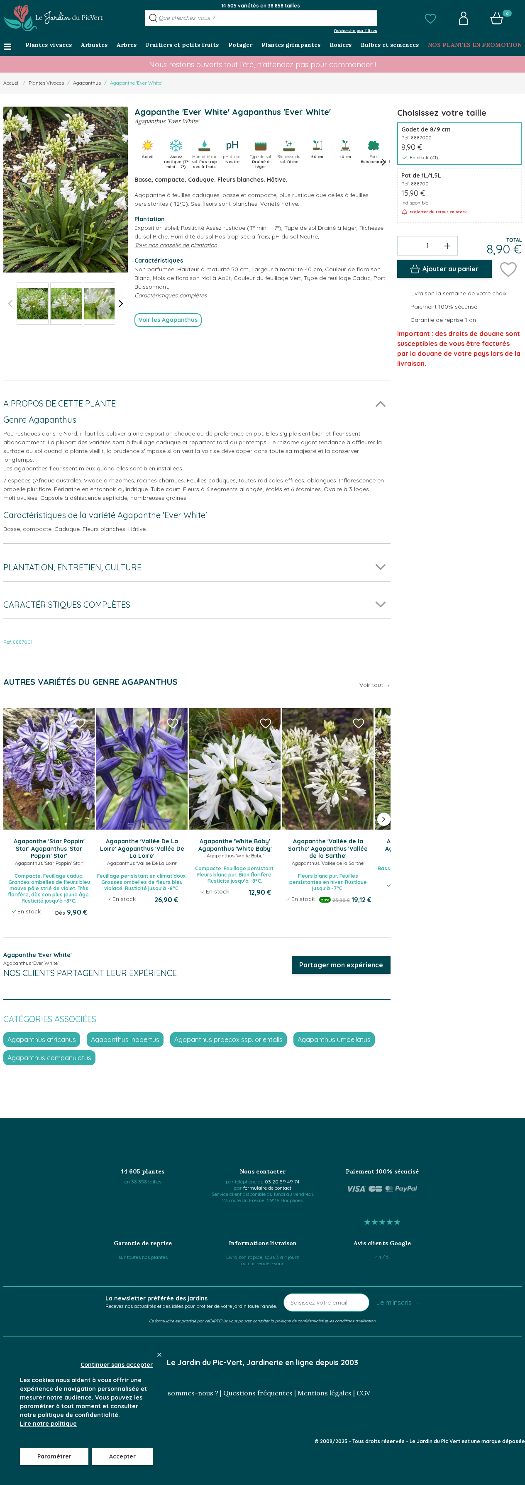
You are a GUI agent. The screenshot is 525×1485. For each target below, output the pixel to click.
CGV (363, 1393)
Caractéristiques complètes (170, 295)
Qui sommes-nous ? (186, 1393)
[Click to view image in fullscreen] (65, 190)
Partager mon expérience (341, 965)
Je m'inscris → (398, 1302)
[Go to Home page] (53, 18)
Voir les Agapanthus (168, 320)
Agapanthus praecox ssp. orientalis (228, 1039)
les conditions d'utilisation (352, 1320)
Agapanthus (87, 83)
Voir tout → (375, 685)
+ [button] (447, 245)
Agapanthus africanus (41, 1039)
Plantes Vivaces (46, 83)
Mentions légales (325, 1393)
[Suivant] (121, 303)
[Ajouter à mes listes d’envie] (508, 269)
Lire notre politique (48, 1423)
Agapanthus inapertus (125, 1039)
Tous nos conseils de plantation (175, 245)
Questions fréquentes (258, 1393)
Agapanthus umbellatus (334, 1039)
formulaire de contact (267, 1188)
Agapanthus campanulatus (49, 1058)
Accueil (11, 83)
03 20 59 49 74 (282, 1181)
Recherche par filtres (355, 30)
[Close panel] (159, 1354)
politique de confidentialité (299, 1320)
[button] (430, 18)
